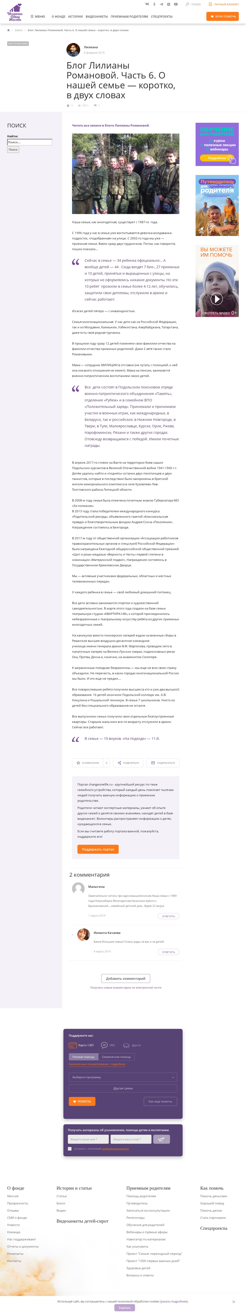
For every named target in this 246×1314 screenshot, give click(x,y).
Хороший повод (212, 1203)
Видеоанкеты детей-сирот (82, 1221)
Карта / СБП (86, 1045)
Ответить (168, 916)
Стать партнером (213, 1218)
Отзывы (13, 1210)
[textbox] (123, 1077)
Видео (61, 1210)
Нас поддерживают (21, 1239)
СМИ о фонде (17, 1218)
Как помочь (211, 1188)
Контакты (14, 1261)
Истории (75, 17)
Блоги (18, 30)
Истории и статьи (74, 1188)
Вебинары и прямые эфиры (146, 1232)
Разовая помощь (84, 1057)
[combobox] (123, 1077)
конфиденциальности (115, 1148)
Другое (136, 1045)
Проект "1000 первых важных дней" (153, 1261)
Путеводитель (137, 1203)
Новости (13, 1225)
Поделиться (131, 762)
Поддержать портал (98, 849)
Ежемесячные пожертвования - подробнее (97, 1064)
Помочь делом (211, 1210)
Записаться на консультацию (148, 1210)
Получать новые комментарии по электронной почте (125, 987)
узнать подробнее (174, 1301)
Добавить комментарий (125, 978)
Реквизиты (15, 1254)
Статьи (62, 1196)
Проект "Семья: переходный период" (154, 1254)
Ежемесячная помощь (116, 1057)
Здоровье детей (138, 1268)
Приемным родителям (129, 17)
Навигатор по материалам (146, 1239)
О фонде (58, 17)
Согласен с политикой (101, 1148)
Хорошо (125, 1308)
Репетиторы (135, 1218)
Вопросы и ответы (140, 1275)
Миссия (12, 1196)
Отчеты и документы (23, 1246)
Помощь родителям (141, 1196)
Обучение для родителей (145, 1225)
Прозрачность (17, 1203)
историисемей (19, 43)
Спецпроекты (162, 17)
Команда (13, 1232)
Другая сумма (123, 1088)
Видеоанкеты (97, 17)
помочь (225, 16)
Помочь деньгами (213, 1196)
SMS (112, 1045)
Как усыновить (137, 1246)
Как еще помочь (160, 1101)
